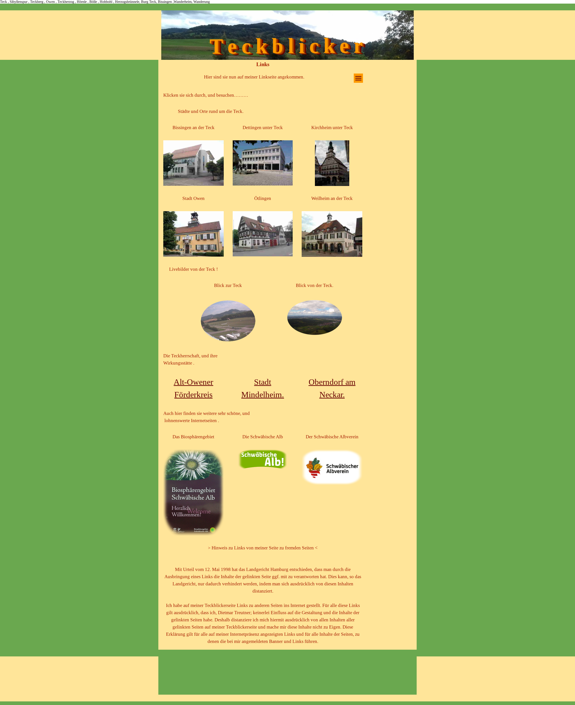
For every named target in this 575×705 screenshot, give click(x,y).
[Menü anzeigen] (358, 78)
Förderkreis (193, 394)
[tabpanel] (254, 77)
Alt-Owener (193, 382)
